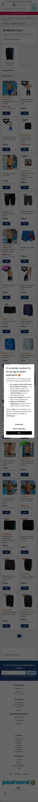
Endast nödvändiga (19, 429)
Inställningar (19, 424)
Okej (19, 433)
